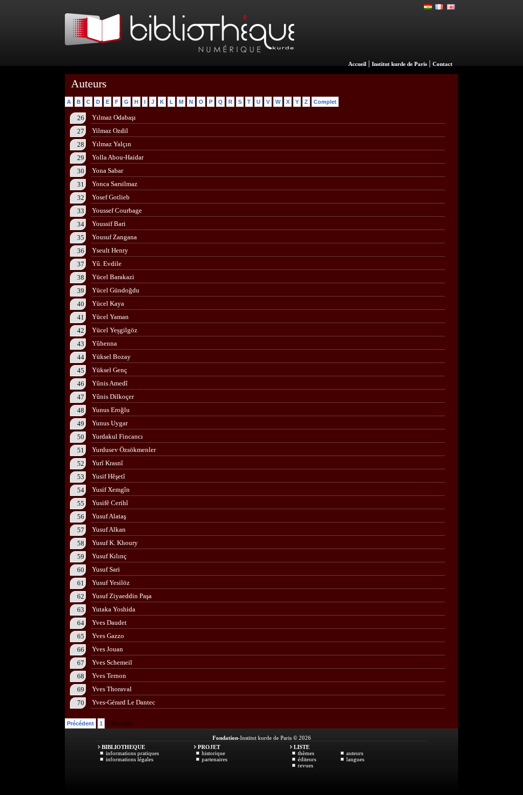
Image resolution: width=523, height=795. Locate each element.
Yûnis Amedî (110, 383)
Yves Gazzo (108, 636)
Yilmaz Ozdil (110, 130)
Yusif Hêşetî (108, 476)
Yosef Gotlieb (111, 197)
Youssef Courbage (117, 210)
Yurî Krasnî (107, 463)
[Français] (439, 7)
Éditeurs (307, 759)
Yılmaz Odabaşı (114, 117)
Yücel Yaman (110, 317)
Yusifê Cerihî (110, 503)
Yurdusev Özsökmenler (124, 449)
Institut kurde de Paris (399, 64)
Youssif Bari (109, 224)
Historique (213, 753)
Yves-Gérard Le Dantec (123, 702)
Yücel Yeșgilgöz (114, 330)
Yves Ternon (109, 675)
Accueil (357, 64)
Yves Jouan (107, 649)
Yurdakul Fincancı (117, 436)
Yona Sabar (107, 170)
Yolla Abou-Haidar (118, 157)
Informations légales (129, 759)
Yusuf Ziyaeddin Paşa (122, 596)
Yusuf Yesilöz (111, 582)
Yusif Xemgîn (111, 489)
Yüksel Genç (109, 370)
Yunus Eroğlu (111, 410)
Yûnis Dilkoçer (113, 396)
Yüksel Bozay (111, 356)
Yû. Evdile (107, 263)
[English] (451, 7)
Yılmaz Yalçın (111, 144)
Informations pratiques (132, 753)
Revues (305, 765)
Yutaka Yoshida (113, 609)
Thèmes (306, 753)
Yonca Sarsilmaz (114, 184)
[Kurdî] (428, 7)
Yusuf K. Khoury (115, 543)
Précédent (80, 723)
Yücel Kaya (108, 303)
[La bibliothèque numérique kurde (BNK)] (179, 63)
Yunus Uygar (110, 423)
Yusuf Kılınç (109, 556)
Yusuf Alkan (109, 529)
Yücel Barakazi (113, 277)
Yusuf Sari (106, 569)
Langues (355, 759)
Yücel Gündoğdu (115, 290)
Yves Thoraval (112, 689)
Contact (443, 64)
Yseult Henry (110, 250)
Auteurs (354, 753)
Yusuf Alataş (109, 516)
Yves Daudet (109, 622)
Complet (325, 102)
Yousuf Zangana (114, 237)
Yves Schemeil (112, 662)
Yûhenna (104, 343)
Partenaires (214, 759)
